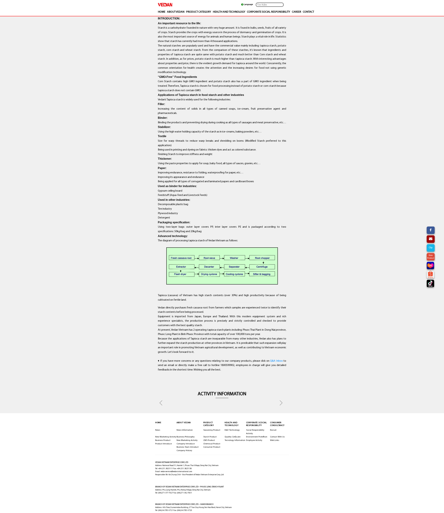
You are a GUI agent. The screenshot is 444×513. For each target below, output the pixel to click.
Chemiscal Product (211, 444)
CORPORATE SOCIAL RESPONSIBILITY (268, 12)
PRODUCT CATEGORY (198, 12)
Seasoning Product (211, 430)
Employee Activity (254, 440)
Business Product (162, 440)
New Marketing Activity (165, 437)
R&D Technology (232, 430)
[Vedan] (175, 4)
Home (161, 12)
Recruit (273, 430)
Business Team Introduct (188, 447)
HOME (158, 423)
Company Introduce (186, 444)
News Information (185, 430)
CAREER (296, 12)
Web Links (274, 440)
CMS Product (209, 440)
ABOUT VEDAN (175, 12)
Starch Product (210, 437)
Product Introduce (163, 444)
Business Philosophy (186, 437)
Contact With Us (277, 437)
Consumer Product (211, 447)
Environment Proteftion (256, 437)
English (248, 4)
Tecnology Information (235, 440)
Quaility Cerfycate (232, 437)
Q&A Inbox (276, 361)
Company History (184, 451)
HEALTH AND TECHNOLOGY (229, 12)
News (157, 430)
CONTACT (308, 12)
